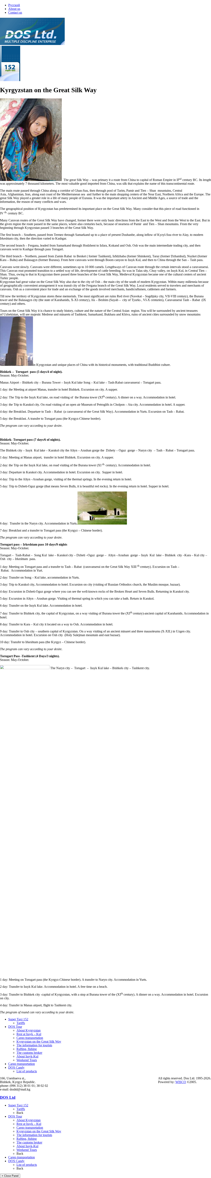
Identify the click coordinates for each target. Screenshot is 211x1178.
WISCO (180, 1082)
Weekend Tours (26, 1060)
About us (14, 9)
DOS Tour (15, 1026)
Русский (14, 5)
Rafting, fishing (26, 1049)
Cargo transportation (29, 1038)
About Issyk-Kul (27, 1056)
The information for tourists (34, 1045)
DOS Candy (16, 1067)
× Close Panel (10, 1175)
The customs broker (29, 1052)
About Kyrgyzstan (28, 1030)
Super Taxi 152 (18, 1019)
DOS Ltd (7, 1097)
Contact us (15, 12)
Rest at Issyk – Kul (28, 1034)
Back (19, 1112)
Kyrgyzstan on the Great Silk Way (38, 1041)
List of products (26, 1071)
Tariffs (20, 1023)
